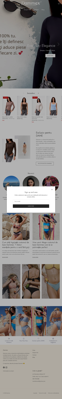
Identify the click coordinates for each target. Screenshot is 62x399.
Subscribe (31, 206)
